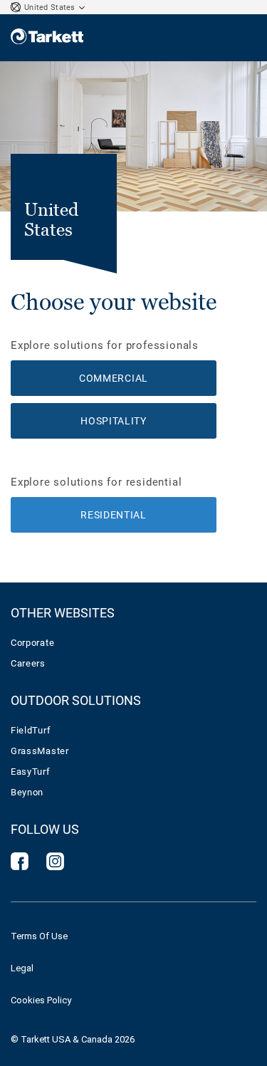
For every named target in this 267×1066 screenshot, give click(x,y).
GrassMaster (40, 751)
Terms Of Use (39, 936)
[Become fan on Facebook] (19, 866)
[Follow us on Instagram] (55, 866)
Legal (22, 968)
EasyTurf (31, 771)
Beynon (27, 792)
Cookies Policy (41, 1000)
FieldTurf (31, 730)
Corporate (32, 642)
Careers (28, 663)
